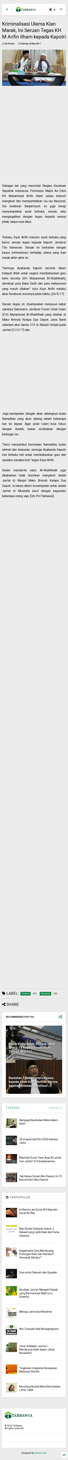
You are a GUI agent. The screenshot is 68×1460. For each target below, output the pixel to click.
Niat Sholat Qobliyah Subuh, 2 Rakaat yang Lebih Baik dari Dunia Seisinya (39, 1232)
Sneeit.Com (41, 1453)
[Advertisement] (32, 144)
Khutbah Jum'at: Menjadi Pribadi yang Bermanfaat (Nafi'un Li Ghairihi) (38, 1293)
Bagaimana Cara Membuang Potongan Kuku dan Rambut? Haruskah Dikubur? (36, 1254)
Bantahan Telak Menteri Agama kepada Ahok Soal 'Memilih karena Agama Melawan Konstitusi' (33, 1082)
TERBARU (13, 1108)
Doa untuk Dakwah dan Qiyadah (38, 1272)
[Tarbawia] (26, 10)
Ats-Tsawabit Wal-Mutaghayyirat (39, 1328)
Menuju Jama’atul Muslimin (35, 1311)
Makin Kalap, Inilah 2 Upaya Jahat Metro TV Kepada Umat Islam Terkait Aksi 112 (32, 1048)
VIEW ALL (54, 1108)
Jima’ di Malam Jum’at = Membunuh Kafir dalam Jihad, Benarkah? (37, 1349)
